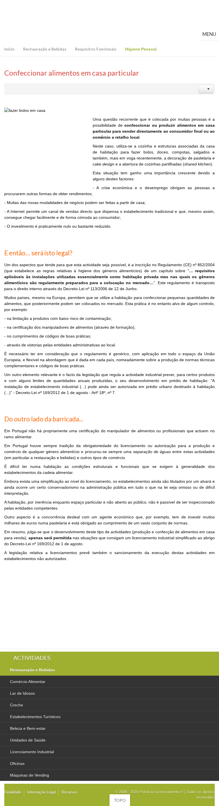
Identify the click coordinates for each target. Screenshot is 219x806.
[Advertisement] (47, 152)
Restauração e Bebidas (44, 49)
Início (9, 49)
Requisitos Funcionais (96, 49)
